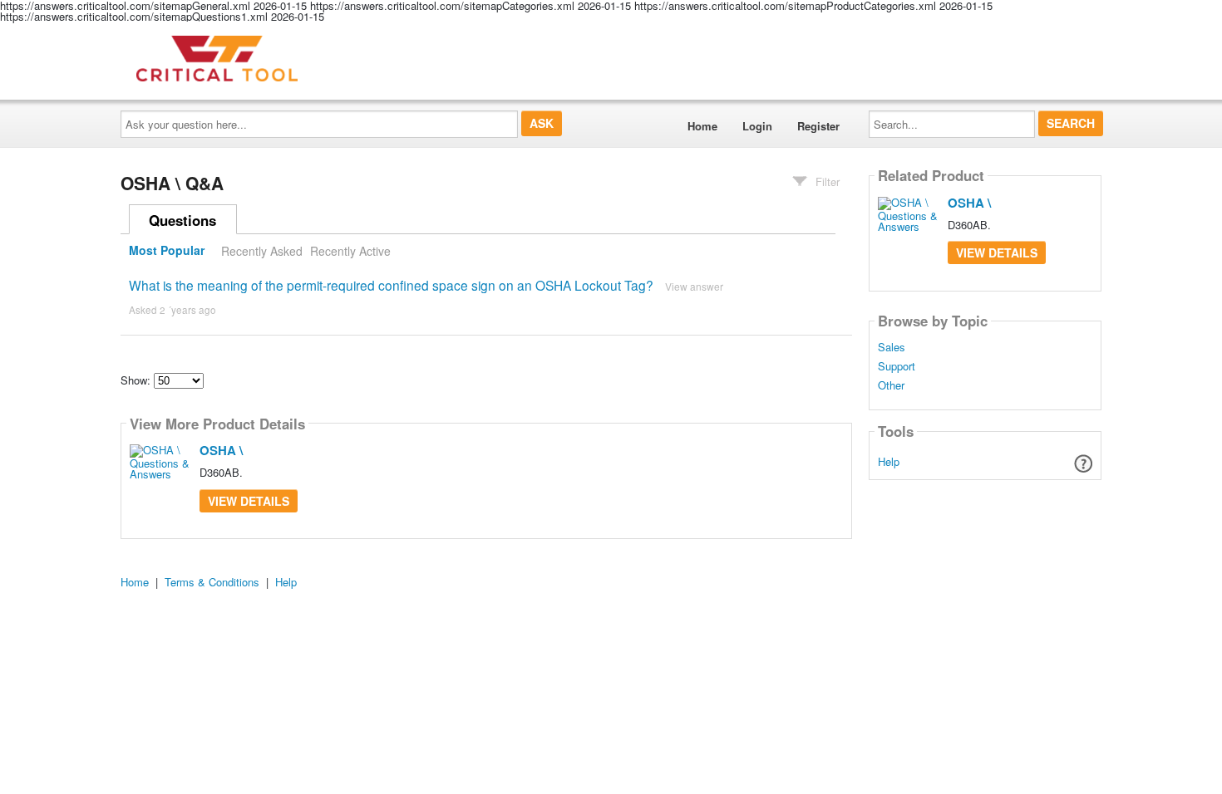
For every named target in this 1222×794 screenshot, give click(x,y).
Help (888, 461)
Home (702, 126)
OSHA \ (221, 450)
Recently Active (350, 251)
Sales (891, 347)
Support (896, 366)
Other (891, 385)
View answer (694, 286)
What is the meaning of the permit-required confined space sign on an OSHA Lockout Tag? (391, 285)
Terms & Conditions (212, 582)
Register (818, 126)
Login (757, 126)
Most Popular (166, 251)
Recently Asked (262, 251)
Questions (182, 220)
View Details (248, 501)
